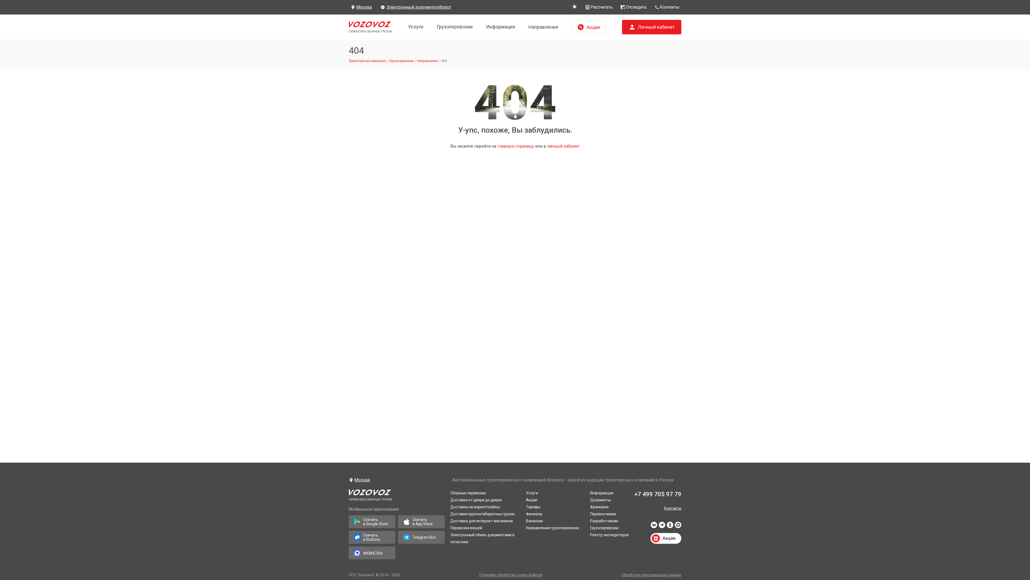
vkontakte (654, 526)
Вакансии (534, 521)
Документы (600, 500)
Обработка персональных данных (651, 575)
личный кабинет (563, 146)
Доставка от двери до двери (476, 500)
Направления (543, 27)
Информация (500, 27)
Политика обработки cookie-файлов (510, 575)
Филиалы (534, 514)
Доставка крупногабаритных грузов (482, 514)
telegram (662, 526)
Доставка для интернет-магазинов (481, 521)
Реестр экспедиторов (609, 535)
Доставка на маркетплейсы (475, 507)
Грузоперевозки (455, 27)
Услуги (415, 27)
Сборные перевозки (468, 493)
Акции (531, 500)
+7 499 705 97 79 (657, 494)
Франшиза (599, 507)
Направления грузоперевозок (552, 528)
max (678, 526)
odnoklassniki (670, 526)
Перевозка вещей (466, 528)
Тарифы (533, 507)
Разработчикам (604, 521)
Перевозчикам (603, 514)
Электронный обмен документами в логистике (482, 538)
